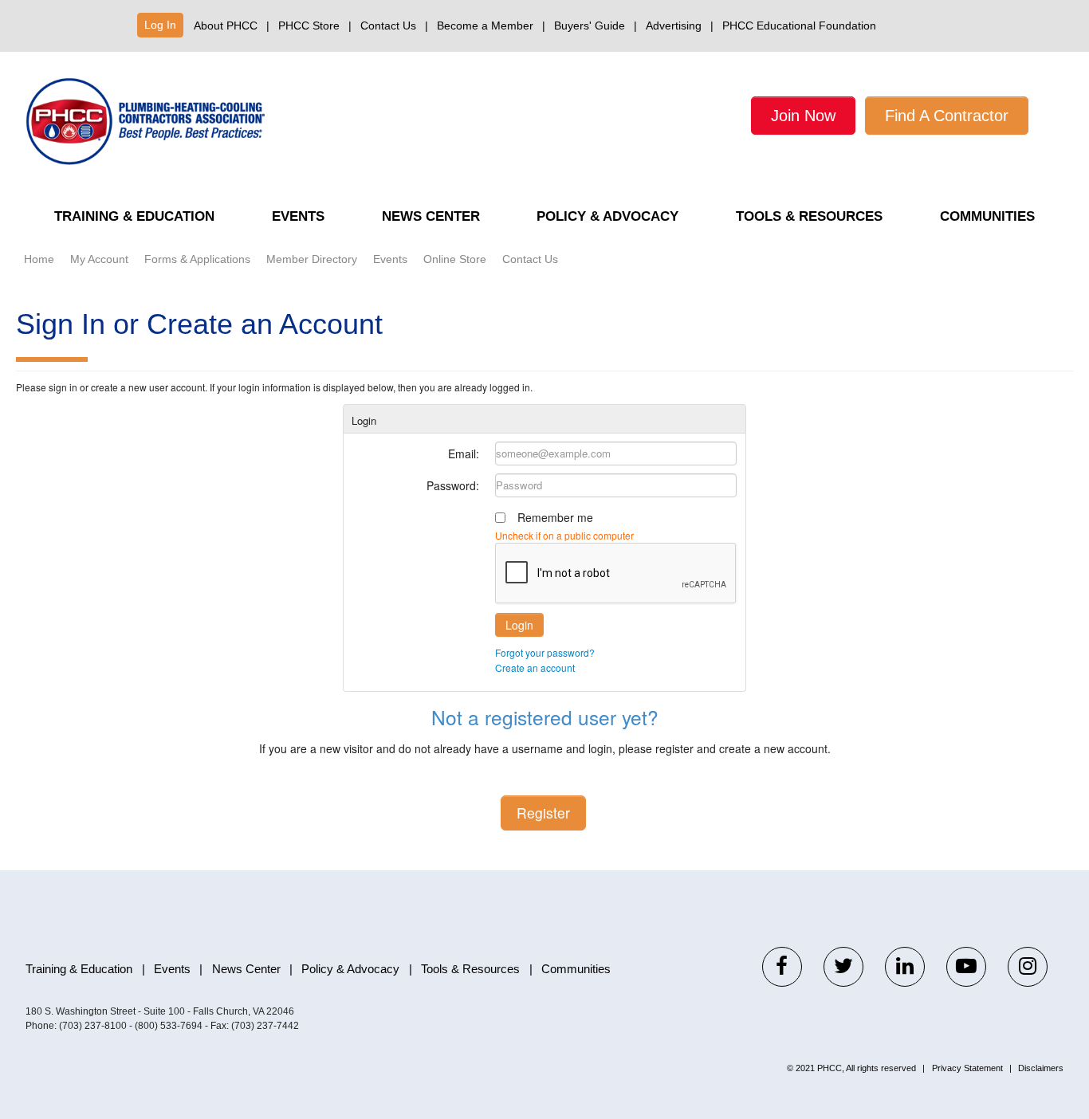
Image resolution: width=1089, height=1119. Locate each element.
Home (39, 259)
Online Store (454, 259)
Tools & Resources (809, 216)
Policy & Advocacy (607, 216)
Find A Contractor (946, 115)
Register (543, 813)
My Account (99, 259)
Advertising (674, 25)
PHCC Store (309, 25)
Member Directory (311, 259)
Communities (987, 216)
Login (519, 625)
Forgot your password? (545, 652)
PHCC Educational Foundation (799, 25)
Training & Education (134, 216)
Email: (463, 453)
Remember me (555, 517)
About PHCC (226, 25)
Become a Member (485, 25)
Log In (160, 24)
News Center (431, 216)
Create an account (535, 667)
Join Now (803, 115)
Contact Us (388, 25)
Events (298, 216)
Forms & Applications (197, 259)
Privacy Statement (967, 1068)
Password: (453, 485)
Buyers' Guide (589, 25)
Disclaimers (1040, 1068)
